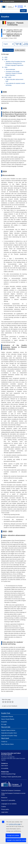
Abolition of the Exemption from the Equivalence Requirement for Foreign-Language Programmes (15, 63)
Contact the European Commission (11, 790)
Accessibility (4, 768)
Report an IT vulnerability (8, 800)
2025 (6, 59)
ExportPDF (17, 44)
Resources (4, 797)
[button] (25, 6)
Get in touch (4, 765)
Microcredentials (10, 69)
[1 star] (3, 702)
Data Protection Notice (7, 744)
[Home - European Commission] (8, 6)
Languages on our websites (8, 803)
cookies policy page (14, 824)
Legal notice (4, 812)
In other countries (20, 50)
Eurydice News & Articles (8, 730)
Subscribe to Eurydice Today (9, 735)
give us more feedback (10, 706)
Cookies (3, 806)
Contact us (4, 741)
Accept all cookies (13, 835)
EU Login (3, 724)
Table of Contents (8, 50)
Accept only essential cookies (16, 840)
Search (23, 10)
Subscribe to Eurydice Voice (9, 733)
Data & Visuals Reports (7, 719)
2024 (6, 67)
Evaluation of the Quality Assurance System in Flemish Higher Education (14, 73)
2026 (6, 57)
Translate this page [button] (20, 6)
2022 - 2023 (8, 77)
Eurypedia (4, 721)
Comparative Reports (7, 716)
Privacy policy (5, 809)
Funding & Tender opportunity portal (11, 776)
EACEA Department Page (8, 774)
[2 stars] (4, 702)
